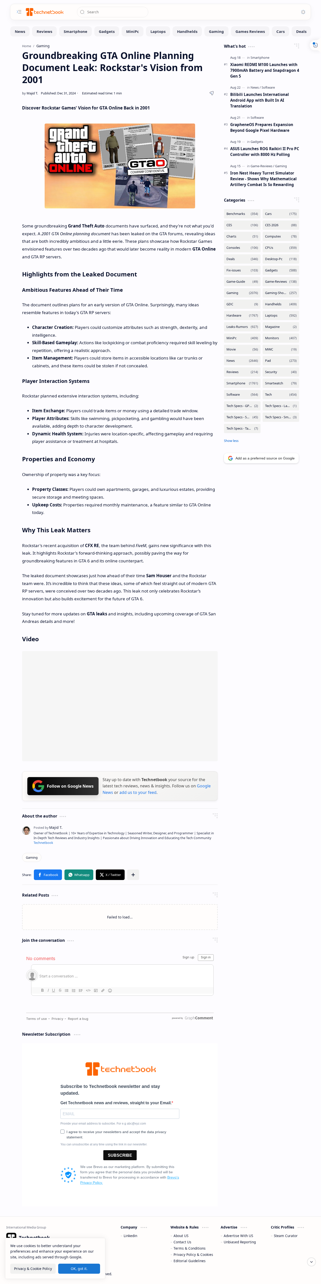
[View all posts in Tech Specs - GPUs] (242, 406)
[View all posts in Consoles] (242, 247)
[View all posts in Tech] (281, 394)
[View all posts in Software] (242, 394)
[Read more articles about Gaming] (281, 166)
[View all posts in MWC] (281, 349)
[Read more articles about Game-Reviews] (262, 166)
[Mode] (303, 12)
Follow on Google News (70, 786)
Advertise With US (238, 1235)
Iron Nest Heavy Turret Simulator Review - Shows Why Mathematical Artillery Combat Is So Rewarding (263, 178)
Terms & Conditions (190, 1248)
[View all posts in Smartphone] (242, 383)
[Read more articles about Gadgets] (257, 141)
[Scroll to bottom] (311, 1261)
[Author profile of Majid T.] (30, 93)
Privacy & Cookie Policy (33, 1268)
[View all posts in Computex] (281, 236)
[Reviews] (44, 31)
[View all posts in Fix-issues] (242, 270)
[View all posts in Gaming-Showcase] (281, 293)
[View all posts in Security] (281, 372)
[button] (48, 874)
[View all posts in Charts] (242, 236)
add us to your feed (137, 792)
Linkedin (130, 1235)
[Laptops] (158, 31)
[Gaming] (216, 31)
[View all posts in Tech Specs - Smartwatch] (281, 417)
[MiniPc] (132, 31)
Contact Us (182, 1242)
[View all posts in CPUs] (281, 247)
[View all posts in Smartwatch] (281, 383)
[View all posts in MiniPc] (242, 338)
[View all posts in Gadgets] (281, 270)
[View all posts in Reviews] (242, 372)
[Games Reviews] (250, 31)
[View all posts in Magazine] (281, 326)
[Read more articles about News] (256, 87)
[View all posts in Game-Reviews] (281, 281)
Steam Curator (286, 1235)
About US (181, 1235)
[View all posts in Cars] (281, 213)
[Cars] (280, 31)
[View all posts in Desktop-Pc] (281, 259)
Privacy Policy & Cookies (193, 1254)
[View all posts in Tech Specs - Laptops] (281, 406)
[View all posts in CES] (242, 225)
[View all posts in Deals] (242, 259)
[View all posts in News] (242, 360)
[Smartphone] (75, 31)
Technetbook (43, 843)
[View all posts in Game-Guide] (242, 281)
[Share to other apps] (133, 874)
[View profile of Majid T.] (48, 827)
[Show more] (231, 440)
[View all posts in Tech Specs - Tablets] (242, 428)
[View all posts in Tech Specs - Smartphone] (242, 417)
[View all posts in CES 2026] (281, 225)
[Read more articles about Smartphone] (260, 57)
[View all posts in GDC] (242, 304)
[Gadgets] (106, 31)
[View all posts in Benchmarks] (242, 213)
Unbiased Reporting (240, 1242)
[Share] (211, 93)
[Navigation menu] (19, 12)
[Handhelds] (187, 31)
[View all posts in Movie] (242, 349)
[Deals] (301, 31)
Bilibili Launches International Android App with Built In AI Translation (259, 100)
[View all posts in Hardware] (242, 315)
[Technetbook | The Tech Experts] (44, 12)
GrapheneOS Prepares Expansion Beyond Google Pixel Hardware (261, 127)
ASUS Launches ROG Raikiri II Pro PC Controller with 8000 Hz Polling (264, 151)
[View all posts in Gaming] (242, 293)
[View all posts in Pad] (281, 360)
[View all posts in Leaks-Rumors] (242, 326)
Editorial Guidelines (190, 1260)
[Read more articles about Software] (268, 87)
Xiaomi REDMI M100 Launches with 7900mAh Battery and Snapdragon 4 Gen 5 (264, 70)
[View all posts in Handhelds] (281, 304)
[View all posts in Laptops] (281, 315)
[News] (20, 31)
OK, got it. (79, 1268)
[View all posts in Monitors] (281, 338)
